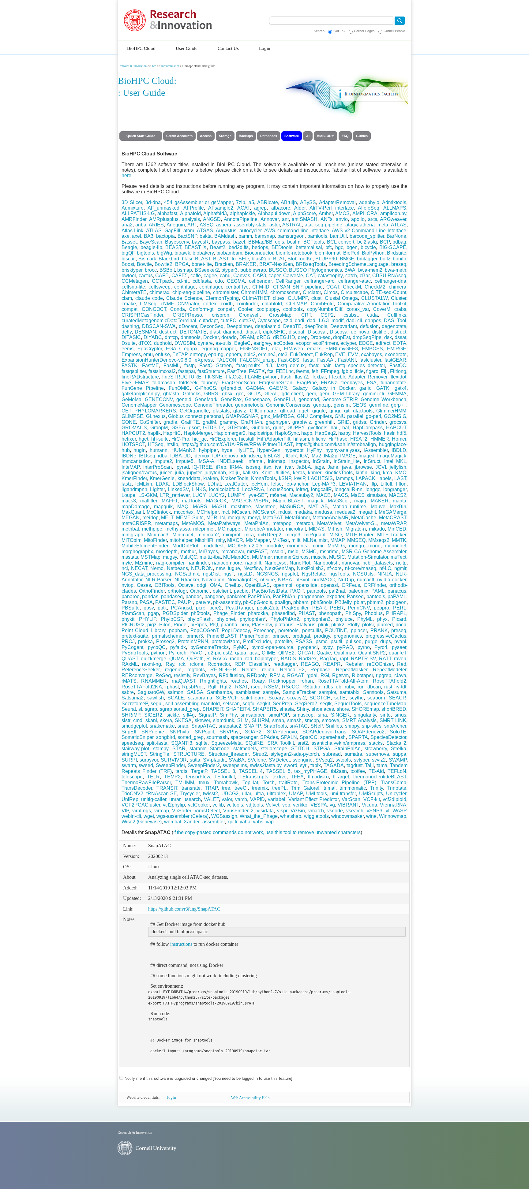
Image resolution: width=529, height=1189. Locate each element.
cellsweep (159, 286)
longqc (373, 489)
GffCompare (263, 410)
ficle (359, 371)
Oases (144, 585)
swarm (129, 765)
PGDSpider (175, 613)
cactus (146, 275)
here (126, 175)
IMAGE (348, 455)
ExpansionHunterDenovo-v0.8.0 (156, 360)
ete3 (282, 354)
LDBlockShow (188, 483)
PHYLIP (147, 619)
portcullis (312, 630)
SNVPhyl (229, 731)
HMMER (379, 439)
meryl (254, 517)
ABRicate (267, 202)
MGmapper (230, 528)
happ (306, 433)
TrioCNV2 (132, 793)
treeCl (241, 788)
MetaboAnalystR (331, 517)
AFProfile (193, 208)
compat (129, 309)
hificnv (318, 439)
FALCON (226, 360)
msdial (277, 551)
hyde (227, 450)
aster (274, 224)
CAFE (162, 275)
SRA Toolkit (280, 743)
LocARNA (253, 489)
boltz (385, 258)
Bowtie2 (163, 264)
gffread (287, 410)
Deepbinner (239, 326)
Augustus (226, 230)
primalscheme (167, 636)
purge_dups (378, 641)
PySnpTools (135, 652)
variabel (276, 799)
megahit (367, 512)
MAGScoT (339, 500)
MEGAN (131, 517)
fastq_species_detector (360, 365)
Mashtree (265, 506)
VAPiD (257, 799)
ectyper (348, 343)
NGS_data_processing (146, 573)
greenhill (324, 422)
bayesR (200, 241)
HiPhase (337, 439)
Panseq (355, 596)
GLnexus (156, 416)
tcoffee (358, 771)
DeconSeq (211, 326)
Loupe (128, 495)
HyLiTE (244, 450)
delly (127, 331)
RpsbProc (193, 686)
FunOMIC (179, 388)
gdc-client (292, 393)
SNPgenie (152, 731)
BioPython (373, 252)
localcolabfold (224, 489)
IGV (304, 455)
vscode (335, 810)
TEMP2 (172, 776)
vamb (241, 799)
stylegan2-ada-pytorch (295, 754)
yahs (258, 821)
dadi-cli (354, 320)
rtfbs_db (332, 686)
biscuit (129, 258)
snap (183, 726)
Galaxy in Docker (333, 388)
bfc (328, 247)
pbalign (283, 602)
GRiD (343, 422)
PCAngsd (181, 607)
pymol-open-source (272, 647)
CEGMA (236, 281)
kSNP (285, 478)
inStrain (321, 461)
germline (378, 405)
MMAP (337, 540)
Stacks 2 (396, 743)
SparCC (308, 737)
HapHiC (172, 433)
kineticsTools (339, 472)
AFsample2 (220, 208)
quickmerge (153, 658)
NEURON (202, 568)
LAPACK (365, 478)
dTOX (144, 343)
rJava (400, 675)
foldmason (163, 382)
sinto (385, 715)
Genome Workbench (383, 399)
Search (319, 31)
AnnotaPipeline (240, 219)
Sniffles (334, 726)
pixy (244, 624)
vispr (282, 810)
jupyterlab (215, 472)
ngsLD (245, 573)
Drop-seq (320, 337)
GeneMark (206, 399)
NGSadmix (187, 573)
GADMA (255, 388)
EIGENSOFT (254, 348)
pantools (375, 596)
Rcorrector (219, 664)
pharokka (258, 613)
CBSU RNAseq (389, 275)
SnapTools (275, 726)
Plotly (353, 624)
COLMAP (296, 303)
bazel (239, 241)
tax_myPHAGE (310, 771)
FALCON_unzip (257, 360)
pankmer (236, 596)
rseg (256, 686)
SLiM (243, 720)
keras (299, 472)
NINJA (384, 573)
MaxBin (398, 506)
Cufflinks (396, 315)
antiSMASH (304, 219)
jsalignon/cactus (139, 472)
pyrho (364, 647)
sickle (173, 715)
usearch (192, 799)
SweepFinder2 (204, 765)
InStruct (372, 461)
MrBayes (208, 551)
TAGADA (334, 765)
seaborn (376, 697)
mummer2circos (291, 557)
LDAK (162, 483)
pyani (400, 641)
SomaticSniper (137, 737)
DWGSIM (184, 343)
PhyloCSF (172, 619)
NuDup (346, 579)
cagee (210, 275)
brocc (151, 270)
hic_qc (199, 439)
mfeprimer (204, 528)
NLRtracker (186, 579)
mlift (295, 540)
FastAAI (326, 360)
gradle (170, 422)
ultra (259, 793)
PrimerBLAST (221, 636)
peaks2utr (267, 607)
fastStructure (211, 371)
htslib (172, 444)
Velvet (272, 804)
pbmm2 (375, 602)
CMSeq (148, 303)
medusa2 (345, 512)
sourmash (217, 737)
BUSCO (278, 270)
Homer (399, 439)
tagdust (354, 765)
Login (264, 48)
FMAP (141, 382)
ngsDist (211, 573)
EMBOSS (372, 348)
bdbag (399, 241)
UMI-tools (316, 793)
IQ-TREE (202, 467)
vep (286, 804)
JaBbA (303, 467)
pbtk (162, 607)
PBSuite (131, 607)
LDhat (214, 483)
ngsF (228, 573)
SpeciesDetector (388, 737)
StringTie (159, 754)
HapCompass (368, 427)
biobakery (203, 252)
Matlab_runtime (349, 506)
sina (322, 715)
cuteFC (228, 320)
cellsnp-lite (133, 286)
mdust (284, 512)
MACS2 (397, 495)
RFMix (277, 675)
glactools (363, 410)
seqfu (248, 703)
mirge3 (292, 534)
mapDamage (136, 506)
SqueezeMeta (226, 743)
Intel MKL (395, 461)
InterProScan (157, 467)
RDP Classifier (251, 664)
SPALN (289, 737)
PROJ (128, 641)
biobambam (229, 252)
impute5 (184, 461)
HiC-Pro (180, 439)
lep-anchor (296, 483)
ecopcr (303, 343)
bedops (260, 247)
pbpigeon (396, 602)
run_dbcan (369, 686)
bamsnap (265, 236)
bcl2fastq (367, 241)
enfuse (162, 354)
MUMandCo (236, 557)
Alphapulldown (274, 213)
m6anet (278, 495)
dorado (229, 337)
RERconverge (137, 675)
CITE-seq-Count (388, 292)
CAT (310, 275)
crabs (400, 309)
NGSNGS (267, 573)
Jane (333, 467)
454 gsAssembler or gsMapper (198, 202)
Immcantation (136, 461)
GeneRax (231, 399)
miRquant (314, 534)
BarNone (396, 236)
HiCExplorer (222, 439)
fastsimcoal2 (162, 371)
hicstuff (246, 439)
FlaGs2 (234, 376)
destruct (167, 331)
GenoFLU (284, 399)
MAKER (379, 500)
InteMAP (131, 467)
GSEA (178, 427)
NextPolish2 (310, 568)
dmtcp (171, 337)
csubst (350, 315)
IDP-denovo (225, 455)
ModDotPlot (185, 545)
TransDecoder (137, 788)
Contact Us (228, 48)
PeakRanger (239, 607)
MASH (219, 506)
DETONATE (193, 331)
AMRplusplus (163, 219)
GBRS (211, 393)
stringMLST (134, 754)
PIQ (214, 624)
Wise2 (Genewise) (142, 821)
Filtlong (398, 371)
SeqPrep (282, 703)
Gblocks (192, 393)
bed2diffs (239, 247)
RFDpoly (256, 675)
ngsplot (290, 573)
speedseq (132, 743)
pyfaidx (178, 647)
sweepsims (235, 765)
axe (125, 236)
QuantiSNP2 (372, 652)
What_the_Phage (259, 816)
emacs (314, 348)
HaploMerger (198, 433)
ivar (289, 467)
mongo (356, 545)
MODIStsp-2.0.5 (245, 545)
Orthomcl (200, 591)
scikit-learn (252, 697)
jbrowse (363, 467)
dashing (130, 326)
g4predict (231, 388)
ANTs (326, 219)
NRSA (285, 579)
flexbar (318, 376)
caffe (195, 275)
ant (285, 219)
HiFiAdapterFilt (273, 439)
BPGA (182, 264)
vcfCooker (199, 804)
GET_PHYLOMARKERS (149, 410)
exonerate (396, 354)
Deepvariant (343, 326)
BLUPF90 (326, 258)
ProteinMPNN (193, 641)
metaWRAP (393, 523)
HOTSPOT (133, 444)
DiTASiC (131, 337)
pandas (150, 596)
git (346, 410)
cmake (129, 303)
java (346, 467)
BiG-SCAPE (392, 247)
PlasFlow (262, 624)
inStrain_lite (347, 461)
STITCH (300, 748)
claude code (149, 298)
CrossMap (280, 315)
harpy (344, 433)
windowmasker (347, 816)
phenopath (330, 613)
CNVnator (188, 303)
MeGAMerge (392, 512)
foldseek (188, 382)
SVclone (256, 759)
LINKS (199, 489)
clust (316, 298)
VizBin (298, 810)
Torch (269, 782)
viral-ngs (141, 810)
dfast (215, 331)
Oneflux (233, 585)
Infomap (276, 461)
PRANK (379, 630)
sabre (128, 692)
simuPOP (278, 715)
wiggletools (316, 816)
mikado (377, 528)
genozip (322, 405)
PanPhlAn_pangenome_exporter (308, 596)
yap (270, 821)
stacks (376, 743)
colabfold (272, 303)
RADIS (288, 658)
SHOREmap (365, 709)
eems (127, 348)
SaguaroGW (150, 692)
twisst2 (210, 793)
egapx (190, 348)
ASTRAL (292, 224)
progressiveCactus (386, 636)
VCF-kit (371, 799)
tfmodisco (318, 776)
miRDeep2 (269, 534)
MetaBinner (297, 517)
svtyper (361, 759)
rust (388, 686)
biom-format (327, 252)
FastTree (236, 371)
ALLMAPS (394, 208)
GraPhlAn (251, 422)
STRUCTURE (188, 754)
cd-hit (183, 281)
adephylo (369, 202)
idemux (201, 455)
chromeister (225, 292)
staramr (197, 748)
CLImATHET (255, 298)
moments (297, 545)
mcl (225, 512)
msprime (329, 551)
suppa (399, 754)
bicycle (368, 247)
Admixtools (394, 202)
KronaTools (263, 478)
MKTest (280, 540)
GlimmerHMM (391, 410)
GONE (129, 422)
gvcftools (317, 427)
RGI (325, 675)
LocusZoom (280, 489)
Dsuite (129, 343)
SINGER (340, 715)
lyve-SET (257, 495)
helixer (129, 439)
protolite (283, 641)
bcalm (293, 241)
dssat (400, 337)
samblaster (247, 692)
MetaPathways (224, 523)
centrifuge (185, 286)
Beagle (129, 247)
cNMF (167, 303)
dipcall (253, 331)
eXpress (204, 360)
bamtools (317, 236)
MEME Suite (190, 517)
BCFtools (313, 241)
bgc (339, 247)
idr (243, 455)
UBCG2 (229, 793)
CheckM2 (375, 286)
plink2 (337, 624)
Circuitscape (354, 292)
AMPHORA (364, 213)
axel (136, 236)
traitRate (288, 782)
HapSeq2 (325, 433)
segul (157, 703)
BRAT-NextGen (276, 264)
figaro (372, 371)
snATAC (299, 726)
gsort (194, 427)
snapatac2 (230, 726)
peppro (381, 607)
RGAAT (295, 675)
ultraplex (276, 793)
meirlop (150, 517)
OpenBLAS (257, 585)
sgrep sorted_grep (180, 709)
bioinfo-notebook (294, 252)
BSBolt (167, 270)
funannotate (393, 382)
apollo (358, 219)
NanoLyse (275, 562)
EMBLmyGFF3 (341, 348)
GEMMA (397, 393)
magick (315, 500)
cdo (219, 281)
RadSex (308, 658)
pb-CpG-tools (257, 602)
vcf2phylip (174, 804)
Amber (326, 213)
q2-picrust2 (220, 652)
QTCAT (305, 652)
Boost (128, 264)
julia (179, 472)
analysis (191, 219)
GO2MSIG (395, 416)
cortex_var (358, 309)
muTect (398, 557)
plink (323, 624)
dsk (388, 337)
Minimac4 (182, 534)
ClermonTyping (222, 298)
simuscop (303, 715)
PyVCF (197, 652)
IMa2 (315, 455)
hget (143, 439)
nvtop (127, 585)
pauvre (203, 602)
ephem (233, 354)
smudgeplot (134, 726)
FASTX (257, 371)
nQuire (267, 579)
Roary (258, 681)
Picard (399, 619)
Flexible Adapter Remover (358, 376)
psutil (336, 641)
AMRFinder (134, 219)
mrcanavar (232, 551)
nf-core (334, 568)
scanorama (200, 697)
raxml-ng (151, 664)
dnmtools (191, 337)
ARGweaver (393, 219)
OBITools (164, 585)
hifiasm (301, 439)
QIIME (268, 652)
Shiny (303, 709)
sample (271, 692)
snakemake (162, 726)
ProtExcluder (257, 641)
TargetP (199, 771)
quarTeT (397, 652)
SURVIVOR (174, 759)
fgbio (347, 371)
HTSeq (155, 444)
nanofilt (253, 562)
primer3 (194, 636)
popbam (178, 630)
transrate (191, 788)
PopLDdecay (236, 630)
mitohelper (181, 540)
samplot (327, 692)
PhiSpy (353, 613)
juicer (165, 472)
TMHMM (184, 782)
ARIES (156, 224)
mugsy (170, 557)
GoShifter (150, 422)
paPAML (397, 596)
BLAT (279, 258)
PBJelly (343, 602)
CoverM (381, 309)
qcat (254, 652)
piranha (229, 624)
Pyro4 (380, 647)
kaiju (234, 472)
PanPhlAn (259, 596)
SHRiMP (131, 715)
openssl (329, 585)
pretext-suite (135, 636)
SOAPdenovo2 (368, 731)
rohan (306, 681)
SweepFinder (170, 765)
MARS (200, 506)
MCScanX (264, 512)
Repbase (320, 669)
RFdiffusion (231, 675)
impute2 (163, 461)
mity (220, 540)
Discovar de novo (349, 331)
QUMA (176, 658)
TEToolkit (224, 776)
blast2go (261, 258)
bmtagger (367, 258)
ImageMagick (391, 455)
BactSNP (187, 236)
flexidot (398, 376)
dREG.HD (284, 337)
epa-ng (215, 354)
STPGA (321, 748)
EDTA (399, 343)
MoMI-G (336, 545)
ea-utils (223, 343)
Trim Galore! (305, 788)
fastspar (186, 371)
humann (158, 450)
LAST (400, 478)
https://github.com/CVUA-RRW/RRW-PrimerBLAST (237, 444)
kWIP (299, 478)
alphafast (167, 213)
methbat (130, 528)
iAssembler (376, 450)
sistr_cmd (132, 720)
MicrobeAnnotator (264, 528)
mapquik (163, 506)
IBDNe (129, 455)
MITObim (131, 540)
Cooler (245, 309)
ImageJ (366, 455)
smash (294, 720)
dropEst (341, 337)
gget (303, 410)
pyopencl (308, 647)
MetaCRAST (392, 517)
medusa (323, 512)
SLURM (260, 720)
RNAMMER (154, 681)
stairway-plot (135, 748)
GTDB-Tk (213, 427)
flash (286, 376)
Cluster (398, 298)
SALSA (195, 692)
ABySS (308, 202)
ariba (140, 224)
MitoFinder (155, 540)
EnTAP (179, 354)
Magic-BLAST (288, 500)
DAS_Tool (395, 320)
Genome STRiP (339, 399)
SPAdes (269, 737)
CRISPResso (187, 315)
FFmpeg (330, 371)
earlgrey (262, 343)
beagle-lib (151, 247)
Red (401, 664)
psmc (321, 641)
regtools (196, 669)
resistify (182, 675)
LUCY (199, 495)
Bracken (224, 264)
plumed (385, 624)
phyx (382, 619)
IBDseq (147, 455)
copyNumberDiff (324, 309)
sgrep (151, 709)
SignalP (207, 715)
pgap (153, 613)
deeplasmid (267, 326)
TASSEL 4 (251, 771)
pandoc (194, 596)
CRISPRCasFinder (142, 315)
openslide (306, 585)
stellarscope (274, 748)
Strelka (398, 748)
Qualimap (344, 652)
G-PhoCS (205, 388)
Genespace (257, 399)
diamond (232, 331)
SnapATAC (203, 726)
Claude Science (184, 298)
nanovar (350, 562)
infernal (255, 461)
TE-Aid (376, 771)
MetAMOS (193, 523)
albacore (280, 208)
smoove (330, 720)
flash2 (301, 376)
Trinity (376, 788)
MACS (341, 495)
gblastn (171, 393)
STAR (179, 748)
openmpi (282, 585)
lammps (344, 478)
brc (154, 66)
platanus (284, 624)
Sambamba (219, 692)
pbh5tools (321, 602)
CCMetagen (135, 281)
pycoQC (157, 647)
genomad (308, 399)
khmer (314, 472)
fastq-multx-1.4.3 (254, 365)
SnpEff (129, 731)
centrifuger (210, 286)
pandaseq (172, 596)
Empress (131, 354)
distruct (398, 331)
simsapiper (252, 715)
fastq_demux (291, 365)
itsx (267, 467)
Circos (331, 292)
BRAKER (246, 264)
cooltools (293, 309)
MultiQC (188, 557)
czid (287, 320)
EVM (353, 354)
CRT (306, 315)
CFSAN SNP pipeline (298, 286)
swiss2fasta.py (265, 765)
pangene (214, 596)
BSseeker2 (207, 270)
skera (166, 720)
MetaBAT (272, 517)
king (375, 472)
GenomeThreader (213, 405)
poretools (288, 630)
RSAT (241, 686)
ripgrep (383, 675)
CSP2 (327, 315)
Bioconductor (259, 252)
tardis (181, 771)
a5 (251, 202)
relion (268, 669)
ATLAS (399, 224)
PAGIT (297, 591)
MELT (167, 517)
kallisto (250, 472)
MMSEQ (356, 540)
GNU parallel (349, 416)
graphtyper (277, 422)
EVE (340, 354)
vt (387, 810)
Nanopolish (326, 562)
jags (319, 467)
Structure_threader (228, 754)
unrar (174, 799)
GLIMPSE (132, 416)
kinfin (361, 472)
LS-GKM (147, 495)
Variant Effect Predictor (313, 799)
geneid (183, 399)
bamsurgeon (291, 236)
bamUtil (338, 236)
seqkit (263, 703)
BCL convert (340, 241)
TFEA (297, 776)
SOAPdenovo (282, 731)
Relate (249, 669)
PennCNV (359, 607)
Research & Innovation (170, 12)
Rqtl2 (225, 686)
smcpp (312, 720)
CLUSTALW (374, 298)
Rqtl (212, 686)
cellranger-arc (319, 281)
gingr (334, 410)
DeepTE (292, 326)
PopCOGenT (204, 630)
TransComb (393, 782)
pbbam (300, 602)
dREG (263, 337)
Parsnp (129, 602)
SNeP (316, 726)
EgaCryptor (149, 348)
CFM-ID (260, 286)
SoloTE (398, 731)
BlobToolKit (300, 258)
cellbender (260, 281)
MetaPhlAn (256, 523)
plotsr (368, 624)
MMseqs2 (378, 540)
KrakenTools (234, 478)
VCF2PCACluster (141, 804)
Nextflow (252, 568)
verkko (300, 804)
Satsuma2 (133, 697)
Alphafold (190, 213)
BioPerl (351, 252)
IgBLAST (273, 455)
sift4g (189, 715)
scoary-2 (296, 697)
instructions (181, 944)
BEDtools (282, 247)
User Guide (186, 48)
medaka (303, 512)
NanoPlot (300, 562)
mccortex (183, 512)
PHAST (306, 613)
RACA (220, 658)
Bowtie (144, 264)
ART (192, 224)
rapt (344, 658)
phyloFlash (199, 619)
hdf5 (401, 433)
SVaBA (237, 759)
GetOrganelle (194, 410)
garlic (365, 388)
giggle (319, 410)
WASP (399, 810)
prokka (145, 641)
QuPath (195, 658)
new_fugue (228, 568)
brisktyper (132, 270)
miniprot (231, 534)
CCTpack (162, 281)
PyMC (240, 647)
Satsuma (396, 692)
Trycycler (190, 793)
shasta (287, 709)
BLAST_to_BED (231, 258)
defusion (369, 326)
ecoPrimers (325, 343)
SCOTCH (320, 697)
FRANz (329, 382)
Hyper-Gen (268, 450)
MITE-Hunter (359, 534)
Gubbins (260, 427)
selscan (231, 703)
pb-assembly (227, 602)
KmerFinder (134, 478)
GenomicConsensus (288, 405)
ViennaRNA (393, 804)
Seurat (129, 709)
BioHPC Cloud (141, 48)
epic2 (250, 354)
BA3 (148, 236)
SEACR (397, 697)
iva (278, 467)
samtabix (349, 692)
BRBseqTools (311, 264)
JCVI (380, 467)
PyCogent (132, 647)
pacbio (241, 591)
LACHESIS (320, 478)
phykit (128, 619)
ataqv (351, 224)
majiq (360, 500)
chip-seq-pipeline (191, 292)
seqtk (326, 703)
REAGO (310, 664)
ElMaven (293, 348)
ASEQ (206, 224)
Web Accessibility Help (250, 1097)
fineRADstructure (140, 376)
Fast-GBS (288, 360)
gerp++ (398, 405)
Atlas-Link (132, 230)
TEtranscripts (253, 776)
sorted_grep (191, 737)
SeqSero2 (306, 703)
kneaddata (189, 478)
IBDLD (399, 450)
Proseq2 (165, 641)
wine (371, 816)
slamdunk (223, 720)
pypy (327, 647)
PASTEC (165, 602)
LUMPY (236, 495)
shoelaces (323, 709)
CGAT (332, 286)
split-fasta (157, 743)
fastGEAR (395, 360)
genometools (249, 405)
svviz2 (379, 759)
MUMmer (262, 557)
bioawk (182, 252)
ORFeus (351, 585)
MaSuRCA (292, 506)
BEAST (173, 247)
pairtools (316, 591)
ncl (125, 568)
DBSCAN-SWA (159, 326)
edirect (383, 343)
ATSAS (205, 230)
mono (374, 545)
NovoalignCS (242, 579)
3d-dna (153, 202)
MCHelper (208, 512)
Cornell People (394, 31)
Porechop (264, 630)
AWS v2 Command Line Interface (369, 230)
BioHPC (339, 31)
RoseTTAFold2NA (142, 686)
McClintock (159, 512)
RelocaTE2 (292, 669)
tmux (204, 782)
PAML (378, 591)
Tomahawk (226, 782)
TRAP (211, 788)
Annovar (270, 219)
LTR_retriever (174, 495)
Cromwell (249, 315)
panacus (397, 591)
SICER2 (153, 715)
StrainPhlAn (347, 748)
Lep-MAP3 (324, 483)
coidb (227, 303)
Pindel (181, 624)
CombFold (322, 303)
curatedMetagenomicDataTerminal (159, 320)
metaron (304, 523)
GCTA (254, 393)
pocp (401, 624)
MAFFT (170, 500)
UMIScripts (371, 793)
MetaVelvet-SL (361, 523)
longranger (395, 489)
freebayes (352, 382)
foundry (209, 382)
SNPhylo (179, 731)
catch (351, 275)
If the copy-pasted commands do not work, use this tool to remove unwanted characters (267, 832)
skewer (202, 720)
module (275, 545)
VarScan (351, 799)
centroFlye (237, 286)
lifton (401, 483)
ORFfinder (375, 585)
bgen (352, 247)
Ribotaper (362, 675)
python (158, 652)
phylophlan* (253, 619)
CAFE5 (179, 275)
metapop (281, 523)
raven (400, 658)
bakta (206, 236)
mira (249, 534)
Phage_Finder (228, 613)
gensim (342, 405)
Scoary (275, 697)
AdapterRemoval (337, 202)
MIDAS (317, 528)
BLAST (202, 258)
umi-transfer (343, 793)
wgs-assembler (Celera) (182, 816)
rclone (196, 664)
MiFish (335, 528)
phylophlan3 (317, 619)
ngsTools (339, 573)
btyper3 (229, 270)
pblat (359, 602)
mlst (323, 540)
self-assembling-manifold (192, 703)
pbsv (149, 607)
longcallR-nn (348, 489)
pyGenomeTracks (209, 647)
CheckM (352, 286)
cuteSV (247, 320)
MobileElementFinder (145, 545)
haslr (389, 433)
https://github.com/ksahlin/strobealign (336, 444)
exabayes (371, 354)
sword (290, 765)
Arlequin (176, 224)
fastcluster (370, 360)
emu (148, 354)
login (171, 1097)
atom (188, 230)
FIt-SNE (213, 376)
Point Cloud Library (143, 630)
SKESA (183, 720)
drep (303, 337)
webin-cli (131, 816)
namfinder (198, 562)
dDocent (188, 326)
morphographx (137, 551)
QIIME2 (286, 652)
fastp (189, 365)
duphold (163, 343)
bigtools (145, 252)
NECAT (139, 568)
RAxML (130, 664)
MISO (335, 534)
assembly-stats (250, 224)
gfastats (221, 410)
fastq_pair (319, 365)
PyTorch (177, 652)
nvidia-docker (391, 579)
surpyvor (149, 759)
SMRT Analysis (359, 720)
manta (399, 500)
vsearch (354, 810)
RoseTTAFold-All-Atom (342, 681)
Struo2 (260, 754)
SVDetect (279, 759)
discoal (296, 331)
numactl (365, 579)
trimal (330, 788)
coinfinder (247, 303)
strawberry (376, 748)
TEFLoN (397, 771)
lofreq (302, 489)
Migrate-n (355, 528)
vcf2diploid (394, 799)
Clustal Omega (341, 298)
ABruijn (289, 202)
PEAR (319, 607)
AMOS (342, 213)
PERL (399, 607)
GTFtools (237, 427)
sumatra (353, 754)
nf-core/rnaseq (360, 568)
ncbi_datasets (377, 562)
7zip (240, 202)
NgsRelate (313, 573)
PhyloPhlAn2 (284, 619)
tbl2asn (339, 771)
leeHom (259, 483)
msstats (130, 557)
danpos (373, 320)
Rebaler (353, 664)
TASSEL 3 (223, 771)
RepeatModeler (389, 669)
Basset (129, 241)
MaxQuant (133, 512)
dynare (205, 343)
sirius (400, 715)
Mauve (378, 506)
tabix (315, 765)
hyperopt (293, 450)
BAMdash (225, 236)
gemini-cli (373, 393)
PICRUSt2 (133, 624)
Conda (177, 309)
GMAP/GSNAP (242, 416)
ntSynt (302, 579)
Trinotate (396, 788)
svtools (343, 759)
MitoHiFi (204, 540)
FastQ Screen (215, 365)
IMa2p (330, 455)
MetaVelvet (329, 523)
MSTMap (150, 557)
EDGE (366, 343)
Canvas (241, 275)
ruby (349, 686)
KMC (400, 472)
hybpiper (208, 450)
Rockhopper (282, 681)
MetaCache (363, 517)
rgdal (311, 675)
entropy (198, 354)
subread (332, 754)
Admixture (133, 208)
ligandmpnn (134, 489)
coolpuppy (268, 309)
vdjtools (254, 804)
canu (225, 275)
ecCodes (283, 343)
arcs (372, 219)
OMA (215, 585)
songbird (165, 737)
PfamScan (133, 613)
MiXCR (235, 540)
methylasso (177, 528)
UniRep (130, 799)
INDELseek (230, 461)
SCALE (175, 697)
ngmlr (400, 568)
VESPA (318, 804)
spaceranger (244, 737)
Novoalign (213, 579)
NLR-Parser (158, 579)
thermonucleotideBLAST (379, 776)
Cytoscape (269, 320)
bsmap (184, 270)
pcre (200, 607)
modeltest (212, 545)
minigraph (132, 534)
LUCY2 (216, 495)
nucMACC (323, 579)
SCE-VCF (226, 697)
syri (304, 765)
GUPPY (295, 427)
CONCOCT (154, 309)
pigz (151, 624)
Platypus (305, 624)
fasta (308, 360)
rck (182, 664)
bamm (245, 236)
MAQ (182, 506)
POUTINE (336, 630)
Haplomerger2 (230, 433)
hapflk (154, 433)
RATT (385, 658)
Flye (126, 382)
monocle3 (395, 545)
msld (293, 551)
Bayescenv (177, 241)
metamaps (166, 523)
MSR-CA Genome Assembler (374, 551)
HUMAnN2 (183, 450)
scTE (340, 697)
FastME (150, 365)
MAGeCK (216, 500)
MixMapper (258, 540)
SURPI (129, 759)
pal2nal (337, 591)
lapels (385, 478)
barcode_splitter (367, 236)
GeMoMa (131, 399)
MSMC (309, 551)
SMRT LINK (393, 720)
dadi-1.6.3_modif (325, 320)
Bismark (147, 258)
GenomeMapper (139, 405)
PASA (146, 602)
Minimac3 (157, 534)
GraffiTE (190, 422)
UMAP (296, 793)
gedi (311, 393)
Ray (170, 664)
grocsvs (397, 422)
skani (151, 720)
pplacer (359, 630)
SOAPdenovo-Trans (324, 731)
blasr (187, 258)
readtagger (285, 664)
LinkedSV (178, 489)
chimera (397, 286)
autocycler (250, 230)
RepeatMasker (351, 669)
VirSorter (181, 810)
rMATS (129, 681)
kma (387, 472)
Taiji (369, 765)
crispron (220, 315)
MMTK (399, 540)
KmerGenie (162, 478)
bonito (399, 258)
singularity (365, 715)
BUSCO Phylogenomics (315, 270)
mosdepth (167, 551)
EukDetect (301, 354)
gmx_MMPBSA (277, 416)
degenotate (394, 326)
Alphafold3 (215, 213)
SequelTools (348, 703)
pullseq (354, 641)
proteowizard (226, 641)
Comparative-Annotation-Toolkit (372, 303)
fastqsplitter (134, 371)
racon (236, 658)
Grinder (378, 422)
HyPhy (314, 450)
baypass (221, 241)
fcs (270, 371)
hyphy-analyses (342, 450)
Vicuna (369, 804)
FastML (171, 365)
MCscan (241, 512)
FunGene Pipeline (143, 388)
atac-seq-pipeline (323, 224)
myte (127, 562)
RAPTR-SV (363, 658)
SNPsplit (204, 731)
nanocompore (227, 562)
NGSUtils (363, 573)
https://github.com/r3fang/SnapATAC (184, 908)
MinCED (397, 528)
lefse (276, 483)
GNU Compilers (314, 416)
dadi (299, 320)
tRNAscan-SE (161, 793)
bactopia (165, 236)
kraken (210, 478)
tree (226, 788)
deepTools (316, 326)
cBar (365, 275)
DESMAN (145, 331)
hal (345, 427)
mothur (188, 551)
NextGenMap (279, 568)
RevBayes (204, 675)
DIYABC (153, 337)
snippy (352, 726)
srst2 (303, 743)
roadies (239, 681)
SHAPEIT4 (238, 709)
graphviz (301, 422)
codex (209, 303)
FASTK (129, 365)
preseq (398, 630)
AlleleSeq (368, 208)
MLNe (309, 540)
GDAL (271, 393)
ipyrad (182, 467)
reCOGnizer (380, 664)
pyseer (399, 647)
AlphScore (304, 213)
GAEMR (278, 388)
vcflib (218, 804)
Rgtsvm (340, 675)
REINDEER (223, 669)
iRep (221, 467)
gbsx (227, 393)
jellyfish (398, 467)
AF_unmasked (163, 208)
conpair (226, 309)
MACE (323, 495)
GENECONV (159, 399)
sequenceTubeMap (385, 703)
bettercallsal (309, 247)
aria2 (127, 224)
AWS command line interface (296, 230)
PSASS (303, 641)
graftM (209, 422)
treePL (279, 788)
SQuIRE (254, 743)
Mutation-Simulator (367, 557)
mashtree (241, 506)
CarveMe (293, 275)
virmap (161, 810)
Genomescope (175, 405)
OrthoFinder (152, 591)
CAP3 (259, 275)
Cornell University (133, 15)
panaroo (131, 596)
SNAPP (252, 726)
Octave (185, 585)
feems (302, 371)
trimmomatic (353, 788)
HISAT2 (358, 439)
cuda (372, 315)
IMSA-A (205, 461)
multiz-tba (210, 557)
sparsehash (333, 737)
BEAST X (196, 247)
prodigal (301, 636)
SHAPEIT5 (265, 709)
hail (335, 427)
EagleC (242, 343)
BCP (385, 241)
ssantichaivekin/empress (338, 743)
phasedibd (283, 613)
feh (315, 371)
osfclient (222, 591)
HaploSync (287, 433)
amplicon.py (393, 213)
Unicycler (396, 793)
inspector (299, 461)
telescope (132, 776)
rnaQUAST (183, 681)
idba (162, 455)
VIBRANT (348, 804)
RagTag (328, 658)
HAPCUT (396, 427)
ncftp (401, 562)
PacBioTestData (269, 591)
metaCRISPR (136, 523)
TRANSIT (166, 788)
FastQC (397, 365)
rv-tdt (401, 686)
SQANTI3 (181, 743)
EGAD (173, 348)
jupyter (194, 472)
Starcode (219, 748)
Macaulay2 (301, 495)
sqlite (202, 743)
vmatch (316, 810)
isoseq (253, 467)
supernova (377, 754)
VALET (211, 799)
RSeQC (290, 686)
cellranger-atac (354, 281)
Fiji (384, 371)
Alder (300, 208)
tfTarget (341, 776)
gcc (240, 393)
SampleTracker (299, 692)
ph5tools (200, 613)
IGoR (291, 455)
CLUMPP (298, 298)
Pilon (165, 624)
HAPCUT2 (133, 433)
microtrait (296, 528)
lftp (373, 483)
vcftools (235, 804)
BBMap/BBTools (266, 241)
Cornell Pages (364, 31)
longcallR (321, 489)
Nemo (156, 568)
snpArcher (395, 726)
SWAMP (398, 759)
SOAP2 (253, 731)
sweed (146, 765)
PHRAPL (396, 613)
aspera (223, 224)
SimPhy (228, 715)
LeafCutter (235, 483)
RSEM (271, 686)
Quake (324, 652)
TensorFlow (197, 776)
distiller (380, 331)
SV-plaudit (214, 759)
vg (332, 804)
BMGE (347, 258)
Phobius (374, 613)
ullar (246, 793)
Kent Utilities (275, 472)
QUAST (130, 658)
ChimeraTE (134, 292)
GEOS (359, 405)
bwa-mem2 (370, 270)
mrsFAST (257, 551)
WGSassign (224, 816)
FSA (372, 382)
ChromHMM (254, 292)
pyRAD (345, 647)
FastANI (347, 360)
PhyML (365, 619)
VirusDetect (207, 810)
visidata (265, 810)
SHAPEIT (212, 709)
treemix (260, 788)
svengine (303, 759)
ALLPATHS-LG (138, 213)
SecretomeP (135, 703)
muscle (319, 557)
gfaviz (239, 410)
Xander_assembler (204, 821)
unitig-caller (153, 799)
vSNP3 (374, 810)
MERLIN (215, 517)
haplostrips (260, 433)
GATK (382, 388)
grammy (228, 422)
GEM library (346, 393)
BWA (349, 270)
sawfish (155, 697)
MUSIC (337, 557)
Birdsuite (396, 252)
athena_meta (374, 224)
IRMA (236, 467)
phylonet (225, 619)
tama (382, 765)
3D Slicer (132, 202)
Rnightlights (213, 681)
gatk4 (401, 388)
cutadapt (208, 320)
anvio (342, 219)
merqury (236, 517)
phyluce (344, 619)
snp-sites (371, 726)
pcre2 (215, 607)
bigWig (164, 252)
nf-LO (385, 568)
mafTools (191, 500)
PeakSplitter (295, 607)
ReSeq (163, 675)
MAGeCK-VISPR (250, 500)
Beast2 (217, 247)
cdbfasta (202, 281)
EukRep (324, 354)
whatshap (290, 816)
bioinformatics (170, 66)
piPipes (198, 624)
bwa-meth (395, 270)
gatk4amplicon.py (140, 393)
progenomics (348, 636)
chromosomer (285, 292)
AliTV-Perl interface (332, 208)
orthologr (177, 591)
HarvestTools (367, 433)
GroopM (159, 427)
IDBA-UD (180, 455)
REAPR (332, 664)
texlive (279, 776)
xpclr (232, 821)
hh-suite (160, 439)
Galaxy (299, 388)
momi (317, 545)
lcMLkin (143, 483)
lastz (127, 483)
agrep (260, 208)
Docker (211, 337)
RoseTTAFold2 (389, 681)
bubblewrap (253, 270)
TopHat (250, 782)
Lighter (157, 489)
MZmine (144, 562)
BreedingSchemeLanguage (358, 264)
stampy (160, 748)
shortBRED (393, 709)
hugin (139, 450)
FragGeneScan (238, 382)
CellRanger (288, 281)
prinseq (280, 636)
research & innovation (133, 66)
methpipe (152, 528)
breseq (398, 264)
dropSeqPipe (367, 337)
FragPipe (307, 382)
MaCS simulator (368, 495)
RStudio (311, 686)
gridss (359, 422)
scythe (357, 697)
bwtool (129, 275)
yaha (245, 821)
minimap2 (208, 534)
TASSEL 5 (278, 771)
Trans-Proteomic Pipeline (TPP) (339, 782)
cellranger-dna (390, 281)
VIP (125, 810)
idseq (255, 455)
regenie (173, 669)
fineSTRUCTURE (181, 376)
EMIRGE (396, 348)
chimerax (159, 292)
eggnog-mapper (218, 348)
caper (274, 275)
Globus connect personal (195, 416)
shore (343, 709)
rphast (172, 686)
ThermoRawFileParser (146, 782)
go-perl (373, 416)
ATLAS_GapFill (163, 230)
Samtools (373, 692)
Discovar (317, 331)
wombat (172, 821)
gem (324, 393)
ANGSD (212, 219)
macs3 (129, 500)
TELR (153, 776)
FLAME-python (261, 376)
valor (227, 799)
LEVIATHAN (353, 483)
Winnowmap (392, 816)
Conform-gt (201, 309)
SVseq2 (324, 759)
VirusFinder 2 (238, 810)
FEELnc (285, 371)
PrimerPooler (254, 636)
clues (278, 298)
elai (276, 348)
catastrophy (330, 275)
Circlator (312, 292)
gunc (278, 427)
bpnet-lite (202, 264)
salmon (175, 692)
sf (140, 709)
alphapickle (242, 213)
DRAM (246, 337)
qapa (240, 652)
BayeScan (151, 241)
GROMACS (134, 427)
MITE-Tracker (391, 534)
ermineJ (267, 354)
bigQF (128, 252)
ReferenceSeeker (140, 669)
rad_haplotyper (261, 658)
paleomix (358, 591)
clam (127, 298)
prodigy (322, 636)
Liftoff (386, 483)
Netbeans (177, 568)
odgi (201, 585)
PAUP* (185, 602)
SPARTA (358, 737)
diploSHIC (274, 331)
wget (149, 816)
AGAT (243, 208)
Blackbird (169, 258)
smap (278, 720)
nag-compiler (170, 562)
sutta (195, 759)
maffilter (148, 500)
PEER (337, 607)
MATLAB (318, 506)
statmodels (245, 748)
